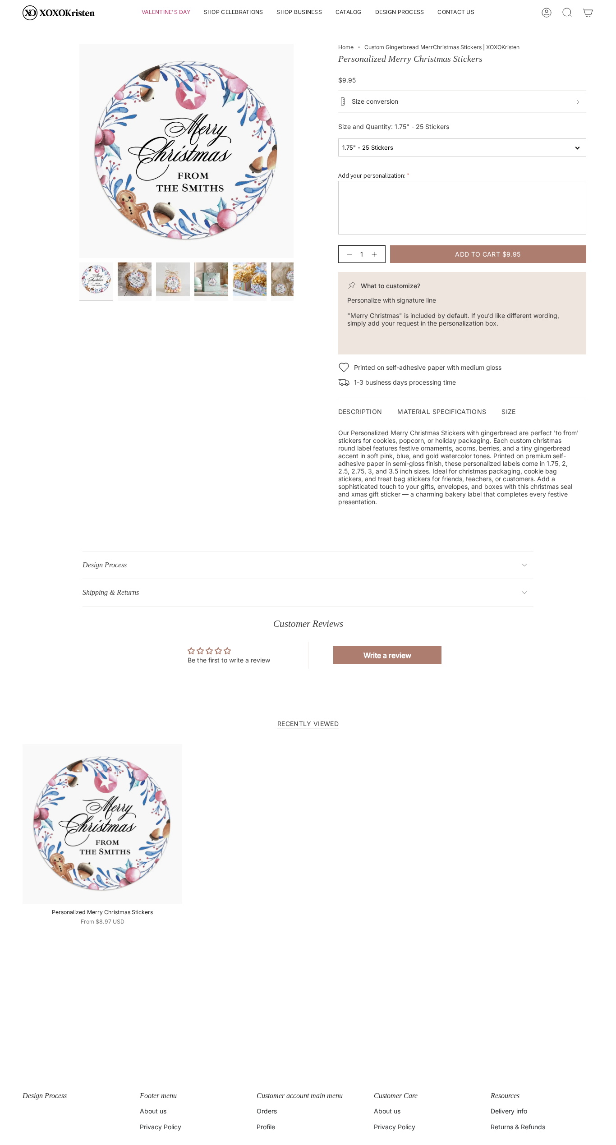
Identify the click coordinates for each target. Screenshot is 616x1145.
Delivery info (509, 1111)
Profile (266, 1127)
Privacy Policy (160, 1127)
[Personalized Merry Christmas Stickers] (102, 824)
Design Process (105, 565)
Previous (79, 151)
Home (346, 47)
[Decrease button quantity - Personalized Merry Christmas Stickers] (347, 254)
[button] (166, 12)
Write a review (387, 655)
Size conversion (375, 101)
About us (153, 1111)
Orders (267, 1111)
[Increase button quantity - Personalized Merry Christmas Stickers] (376, 254)
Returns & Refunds (518, 1127)
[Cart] (588, 12)
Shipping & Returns (111, 592)
